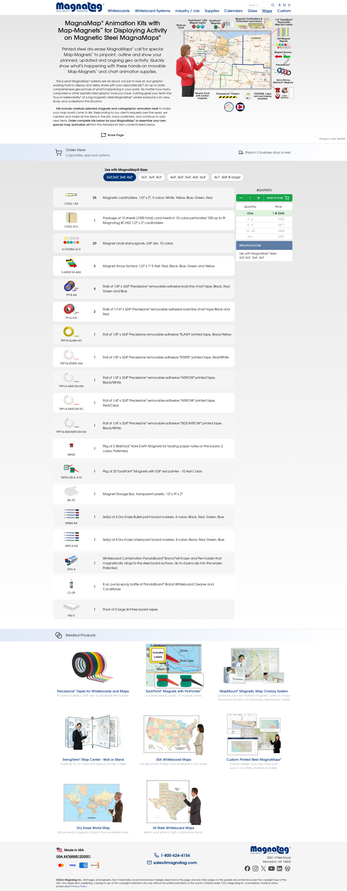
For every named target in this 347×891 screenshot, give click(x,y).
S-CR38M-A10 (71, 249)
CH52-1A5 (71, 203)
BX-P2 (71, 500)
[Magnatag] (271, 850)
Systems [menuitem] (152, 10)
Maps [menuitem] (267, 10)
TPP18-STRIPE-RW (71, 363)
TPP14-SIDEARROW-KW (71, 431)
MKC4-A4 (71, 545)
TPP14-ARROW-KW (71, 386)
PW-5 (71, 615)
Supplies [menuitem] (212, 10)
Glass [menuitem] (252, 10)
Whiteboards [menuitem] (119, 10)
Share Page (116, 135)
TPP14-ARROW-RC (71, 409)
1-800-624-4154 (175, 855)
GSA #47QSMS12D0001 (73, 856)
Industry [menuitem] (187, 10)
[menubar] (199, 10)
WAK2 (71, 454)
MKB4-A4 (71, 523)
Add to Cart (275, 198)
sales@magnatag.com (175, 862)
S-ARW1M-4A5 (71, 272)
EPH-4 (71, 569)
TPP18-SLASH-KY (71, 340)
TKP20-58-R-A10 (71, 477)
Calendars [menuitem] (233, 10)
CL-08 (71, 592)
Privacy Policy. (79, 886)
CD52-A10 (71, 226)
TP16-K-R (71, 317)
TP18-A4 (71, 295)
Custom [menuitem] (284, 10)
